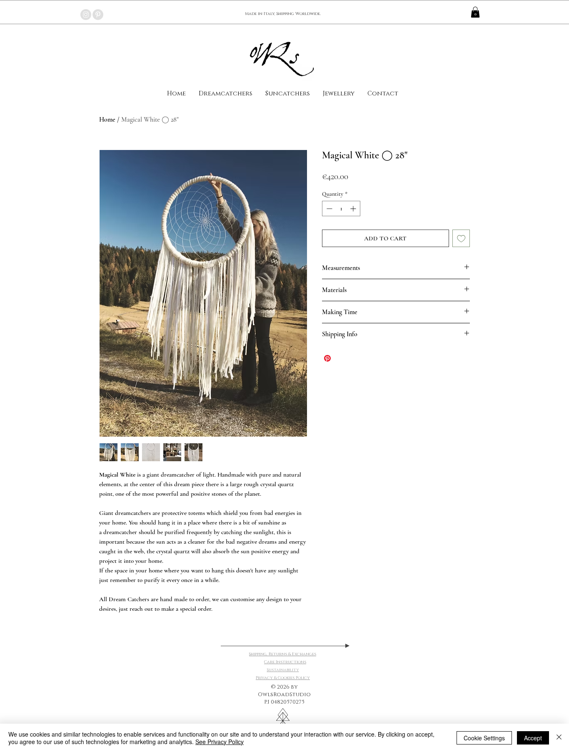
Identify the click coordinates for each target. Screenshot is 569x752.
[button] (475, 12)
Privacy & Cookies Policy (283, 678)
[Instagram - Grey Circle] (85, 14)
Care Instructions (285, 662)
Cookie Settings (484, 738)
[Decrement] (328, 208)
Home (107, 119)
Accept (533, 738)
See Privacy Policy (219, 741)
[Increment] (354, 208)
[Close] (559, 737)
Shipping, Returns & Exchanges (282, 654)
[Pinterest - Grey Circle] (97, 14)
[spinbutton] (341, 208)
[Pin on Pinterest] (327, 358)
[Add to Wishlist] (461, 238)
